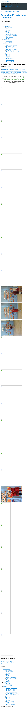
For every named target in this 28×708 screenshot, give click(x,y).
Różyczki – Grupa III (11, 49)
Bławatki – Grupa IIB (11, 47)
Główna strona (9, 71)
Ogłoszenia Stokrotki (6, 73)
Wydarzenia (9, 29)
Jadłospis (8, 30)
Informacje (17, 71)
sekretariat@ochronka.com (12, 6)
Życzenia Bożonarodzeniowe (8, 663)
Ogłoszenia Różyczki (21, 72)
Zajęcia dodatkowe (11, 34)
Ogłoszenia (9, 27)
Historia (8, 38)
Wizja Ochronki (10, 60)
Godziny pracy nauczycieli (13, 33)
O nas (5, 53)
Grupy (5, 43)
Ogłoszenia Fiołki (10, 72)
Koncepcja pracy (10, 61)
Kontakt (8, 54)
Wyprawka (9, 42)
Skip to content (5, 1)
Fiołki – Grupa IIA (10, 46)
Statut (8, 57)
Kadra (7, 31)
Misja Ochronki (10, 58)
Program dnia (9, 37)
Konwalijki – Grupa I (11, 45)
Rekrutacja (6, 39)
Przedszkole (6, 26)
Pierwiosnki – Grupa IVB (12, 52)
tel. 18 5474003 (8, 5)
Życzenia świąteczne (6, 661)
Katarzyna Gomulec (7, 69)
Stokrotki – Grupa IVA (12, 50)
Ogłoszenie (15, 73)
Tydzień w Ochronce (11, 35)
